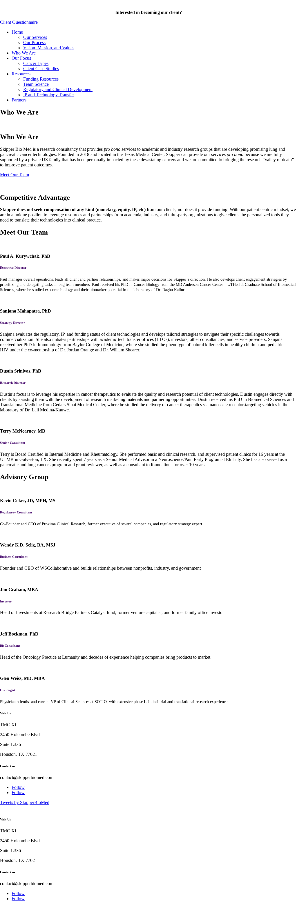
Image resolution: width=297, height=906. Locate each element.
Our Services (35, 37)
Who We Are (24, 52)
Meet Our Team (14, 174)
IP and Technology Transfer (48, 94)
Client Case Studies (41, 68)
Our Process (34, 42)
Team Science (36, 84)
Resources (21, 73)
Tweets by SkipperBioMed (24, 802)
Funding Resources (41, 79)
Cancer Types (35, 63)
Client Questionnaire (19, 22)
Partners (19, 99)
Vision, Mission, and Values (48, 47)
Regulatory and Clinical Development (58, 89)
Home (17, 32)
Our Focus (21, 58)
